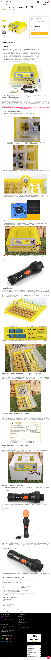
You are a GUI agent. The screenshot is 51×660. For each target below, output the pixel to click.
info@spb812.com (4, 624)
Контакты (20, 617)
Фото (21, 12)
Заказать (39, 33)
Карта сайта (20, 632)
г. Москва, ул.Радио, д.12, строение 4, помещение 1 (8, 627)
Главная (3, 4)
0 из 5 (9, 9)
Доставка (20, 625)
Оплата (19, 630)
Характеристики (14, 12)
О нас (19, 624)
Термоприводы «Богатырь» (23, 622)
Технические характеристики (38, 12)
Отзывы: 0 (13, 9)
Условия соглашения (22, 628)
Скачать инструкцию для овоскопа (9, 611)
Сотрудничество (21, 621)
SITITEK (39, 18)
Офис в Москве (21, 619)
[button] (4, 17)
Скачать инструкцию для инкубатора (9, 609)
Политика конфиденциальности (24, 627)
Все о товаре (6, 12)
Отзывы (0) (27, 12)
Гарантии (20, 616)
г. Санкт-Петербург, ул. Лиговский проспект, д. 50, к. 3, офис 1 (8, 631)
